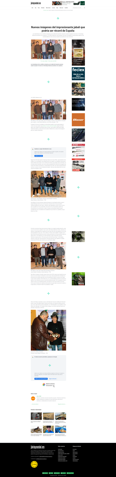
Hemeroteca (75, 460)
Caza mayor (75, 452)
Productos (75, 456)
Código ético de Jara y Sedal (63, 453)
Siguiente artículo (62, 404)
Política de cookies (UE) (62, 460)
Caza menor (75, 453)
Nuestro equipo (61, 452)
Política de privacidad (62, 456)
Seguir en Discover (52, 378)
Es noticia (74, 449)
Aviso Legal (60, 454)
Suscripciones (61, 450)
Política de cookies (61, 459)
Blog (47, 10)
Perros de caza (76, 459)
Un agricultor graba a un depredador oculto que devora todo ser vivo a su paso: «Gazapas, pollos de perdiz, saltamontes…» (48, 422)
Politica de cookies (61, 457)
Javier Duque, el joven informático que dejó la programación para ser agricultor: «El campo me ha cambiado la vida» (48, 435)
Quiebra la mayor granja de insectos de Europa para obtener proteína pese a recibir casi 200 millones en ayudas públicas (60, 435)
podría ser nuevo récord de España (50, 125)
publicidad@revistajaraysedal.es (45, 456)
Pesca (74, 454)
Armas (74, 457)
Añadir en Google (38, 155)
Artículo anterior (34, 404)
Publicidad (60, 449)
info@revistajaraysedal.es (41, 458)
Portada (44, 10)
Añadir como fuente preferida (41, 378)
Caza (74, 450)
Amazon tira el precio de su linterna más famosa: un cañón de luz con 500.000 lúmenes (36, 422)
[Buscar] (84, 8)
